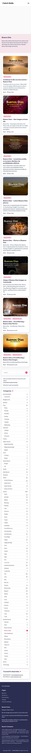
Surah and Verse (8, 489)
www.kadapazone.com (17, 675)
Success (6, 605)
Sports (4, 662)
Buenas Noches (8, 627)
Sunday (6, 416)
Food (4, 452)
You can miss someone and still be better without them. (15, 716)
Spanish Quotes (17, 318)
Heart (5, 548)
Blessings (6, 502)
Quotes (5, 491)
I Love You (6, 562)
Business (5, 402)
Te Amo (6, 656)
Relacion (6, 642)
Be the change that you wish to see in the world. (15, 712)
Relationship (7, 588)
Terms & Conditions (6, 701)
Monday (6, 410)
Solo (5, 647)
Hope (5, 554)
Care (5, 508)
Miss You (6, 582)
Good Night (7, 537)
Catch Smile (8, 3)
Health (4, 469)
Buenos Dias (7, 76)
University (6, 436)
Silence (6, 594)
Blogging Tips (6, 399)
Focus (5, 517)
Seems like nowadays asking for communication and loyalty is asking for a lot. (15, 720)
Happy (6, 539)
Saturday (6, 413)
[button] (26, 372)
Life (5, 574)
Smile (5, 596)
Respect (6, 591)
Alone (5, 494)
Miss (5, 579)
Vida (5, 659)
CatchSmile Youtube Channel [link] (10, 382)
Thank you (6, 611)
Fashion (5, 439)
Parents (6, 585)
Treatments (7, 396)
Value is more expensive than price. (10, 738)
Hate (5, 545)
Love (5, 576)
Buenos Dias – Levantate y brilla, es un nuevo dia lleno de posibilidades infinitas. (15, 161)
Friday (5, 408)
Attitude (6, 497)
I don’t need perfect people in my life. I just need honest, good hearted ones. (15, 732)
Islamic (4, 477)
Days (4, 405)
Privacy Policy (5, 697)
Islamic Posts (7, 483)
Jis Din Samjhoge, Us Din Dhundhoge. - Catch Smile (14, 736)
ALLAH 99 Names (8, 480)
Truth (5, 616)
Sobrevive (6, 644)
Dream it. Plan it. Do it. (8, 710)
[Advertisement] (15, 20)
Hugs (5, 557)
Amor (5, 625)
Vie (5, 466)
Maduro (6, 636)
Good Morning (7, 534)
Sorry (5, 599)
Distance (6, 511)
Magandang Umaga (9, 447)
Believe (6, 500)
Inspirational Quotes (9, 565)
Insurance (5, 475)
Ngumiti (6, 450)
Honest (6, 551)
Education (5, 427)
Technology (6, 664)
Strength (6, 602)
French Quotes (6, 461)
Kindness (6, 568)
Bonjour (6, 463)
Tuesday (6, 422)
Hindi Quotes (6, 472)
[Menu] (28, 3)
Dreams (6, 514)
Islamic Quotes (7, 486)
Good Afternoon (8, 528)
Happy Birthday (8, 542)
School (6, 433)
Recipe (6, 458)
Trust (5, 613)
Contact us (4, 695)
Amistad (6, 622)
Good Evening (7, 531)
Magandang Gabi (8, 444)
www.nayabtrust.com (15, 676)
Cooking (6, 455)
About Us (4, 693)
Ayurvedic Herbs (7, 394)
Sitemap (4, 699)
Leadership (7, 571)
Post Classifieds (6, 686)
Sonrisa (6, 653)
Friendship (6, 525)
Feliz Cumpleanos (8, 633)
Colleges (6, 430)
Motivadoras (7, 639)
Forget (6, 520)
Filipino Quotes (6, 441)
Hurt (5, 559)
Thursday (6, 419)
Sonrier (6, 650)
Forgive (6, 522)
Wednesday (7, 425)
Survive (6, 608)
